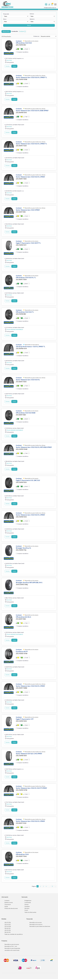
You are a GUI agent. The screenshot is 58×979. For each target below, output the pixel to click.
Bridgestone (28, 900)
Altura (4, 19)
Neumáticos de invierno (35, 924)
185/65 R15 (7, 932)
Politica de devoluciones (11, 908)
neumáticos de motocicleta (12, 950)
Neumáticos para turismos (12, 944)
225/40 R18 (8, 926)
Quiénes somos (9, 902)
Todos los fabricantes (30, 912)
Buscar (29, 25)
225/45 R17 (8, 924)
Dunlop (26, 904)
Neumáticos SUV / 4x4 (11, 946)
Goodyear (27, 906)
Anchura (32, 13)
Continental (28, 902)
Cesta (14, 66)
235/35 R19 (8, 930)
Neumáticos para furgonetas (12, 948)
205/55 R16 (8, 922)
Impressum (8, 904)
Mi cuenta (49, 4)
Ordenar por (36, 36)
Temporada (6, 14)
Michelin (27, 908)
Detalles (8, 66)
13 (52, 886)
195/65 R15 (7, 928)
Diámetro (32, 19)
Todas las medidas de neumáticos (14, 934)
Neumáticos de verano (35, 922)
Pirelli (26, 910)
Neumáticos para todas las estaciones (39, 926)
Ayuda (6, 906)
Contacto (7, 900)
